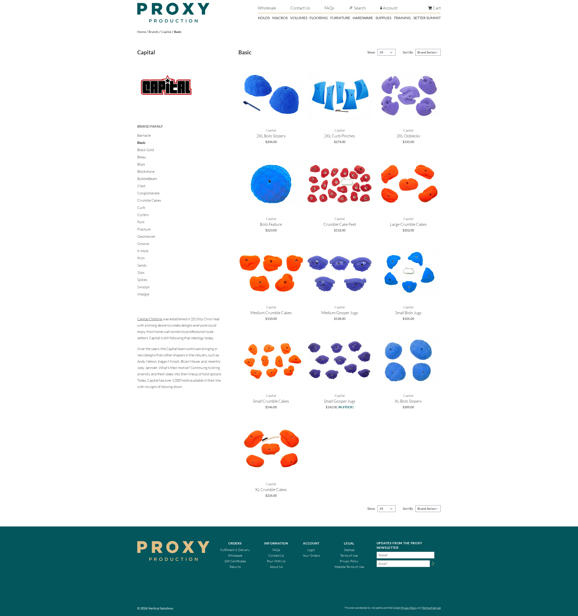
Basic (178, 32)
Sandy (142, 265)
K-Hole (142, 251)
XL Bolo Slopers (408, 401)
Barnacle (144, 135)
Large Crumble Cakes (408, 224)
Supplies (383, 18)
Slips (140, 272)
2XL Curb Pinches (339, 135)
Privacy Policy (349, 561)
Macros (280, 18)
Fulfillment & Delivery (235, 550)
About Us (276, 567)
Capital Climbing (150, 319)
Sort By (408, 52)
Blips (141, 164)
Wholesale (267, 7)
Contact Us (300, 7)
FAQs (329, 7)
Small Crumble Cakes (271, 401)
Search (360, 7)
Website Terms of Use (349, 567)
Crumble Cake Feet (339, 224)
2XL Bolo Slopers (271, 135)
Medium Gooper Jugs (339, 312)
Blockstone (146, 171)
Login (311, 550)
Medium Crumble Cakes (271, 312)
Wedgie (143, 294)
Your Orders (311, 555)
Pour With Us (276, 561)
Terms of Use (349, 555)
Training (402, 18)
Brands (153, 32)
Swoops (143, 287)
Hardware (363, 18)
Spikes (142, 279)
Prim (141, 258)
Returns (235, 567)
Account (390, 7)
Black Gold (145, 150)
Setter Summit (427, 18)
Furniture (340, 18)
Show (371, 52)
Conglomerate (148, 193)
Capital (166, 32)
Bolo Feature (271, 224)
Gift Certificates (235, 561)
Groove (143, 243)
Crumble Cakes (149, 200)
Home (141, 32)
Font (140, 222)
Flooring (319, 18)
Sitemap (349, 550)
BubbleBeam (147, 178)
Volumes (298, 18)
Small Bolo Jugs (408, 312)
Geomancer (146, 236)
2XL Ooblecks (408, 135)
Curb (141, 207)
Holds (264, 18)
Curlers (143, 214)
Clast (141, 186)
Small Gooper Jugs (339, 401)
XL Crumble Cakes (271, 489)
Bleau (141, 157)
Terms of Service (431, 607)
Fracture (144, 229)
